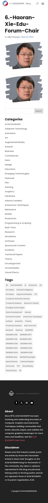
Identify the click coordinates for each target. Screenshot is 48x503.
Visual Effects (12, 272)
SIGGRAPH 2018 (11, 339)
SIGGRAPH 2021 (26, 343)
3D (7, 285)
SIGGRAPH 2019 (25, 339)
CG (35, 294)
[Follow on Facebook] (16, 403)
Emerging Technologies (17, 173)
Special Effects (12, 361)
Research (10, 232)
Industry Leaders (13, 200)
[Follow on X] (21, 403)
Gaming (9, 187)
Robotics (19, 330)
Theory (8, 258)
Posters (28, 321)
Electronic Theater (31, 303)
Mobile (8, 214)
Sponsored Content (15, 245)
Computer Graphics (14, 303)
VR (20, 370)
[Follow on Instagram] (27, 403)
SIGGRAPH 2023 (26, 348)
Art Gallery (10, 290)
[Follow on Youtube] (32, 403)
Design (8, 164)
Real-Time (10, 227)
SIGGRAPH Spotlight (27, 357)
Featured (9, 178)
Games (28, 312)
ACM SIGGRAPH (13, 124)
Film (7, 182)
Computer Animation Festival (17, 299)
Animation (10, 133)
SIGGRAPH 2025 (26, 352)
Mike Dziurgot (14, 37)
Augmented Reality (15, 142)
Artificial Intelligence (25, 290)
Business (9, 151)
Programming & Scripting (18, 223)
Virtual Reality (12, 267)
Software (9, 241)
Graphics (9, 191)
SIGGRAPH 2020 (12, 343)
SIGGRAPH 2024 (12, 352)
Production (10, 218)
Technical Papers (14, 254)
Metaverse (10, 209)
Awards (9, 146)
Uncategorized (12, 263)
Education (10, 169)
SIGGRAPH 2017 (25, 335)
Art (6, 137)
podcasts (19, 321)
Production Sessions (14, 325)
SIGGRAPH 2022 (12, 348)
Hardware (10, 196)
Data (7, 160)
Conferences (11, 155)
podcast (9, 321)
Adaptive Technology (16, 128)
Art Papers (10, 294)
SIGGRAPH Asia (11, 357)
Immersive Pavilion (13, 317)
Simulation (10, 236)
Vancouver (10, 366)
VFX (18, 366)
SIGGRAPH (29, 330)
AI (25, 285)
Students (9, 250)
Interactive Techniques (17, 205)
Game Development (14, 312)
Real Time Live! (30, 325)
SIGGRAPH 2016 (11, 335)
